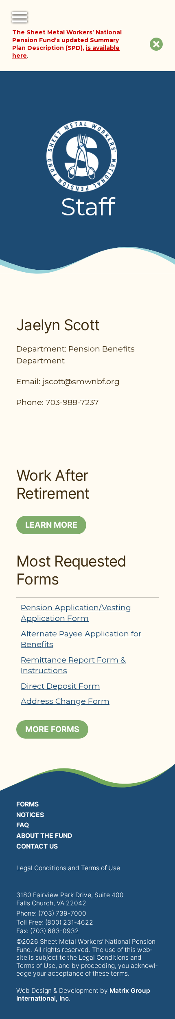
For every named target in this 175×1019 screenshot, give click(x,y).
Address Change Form (65, 701)
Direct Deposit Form (60, 686)
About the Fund (44, 836)
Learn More (51, 525)
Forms (27, 804)
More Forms (52, 729)
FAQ (22, 825)
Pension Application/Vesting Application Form (76, 612)
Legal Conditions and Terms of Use (68, 868)
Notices (30, 815)
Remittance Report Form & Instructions (73, 665)
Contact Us (37, 846)
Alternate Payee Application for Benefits (81, 639)
